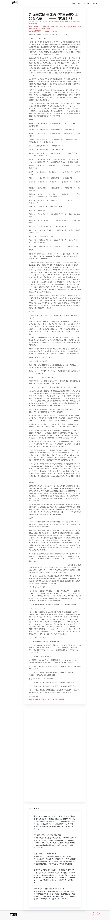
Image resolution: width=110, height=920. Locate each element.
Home (73, 3)
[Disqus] (55, 735)
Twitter (95, 3)
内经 (49, 21)
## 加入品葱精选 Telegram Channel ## (43, 31)
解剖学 (69, 21)
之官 (52, 21)
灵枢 (55, 21)
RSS (79, 3)
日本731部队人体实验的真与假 (45, 854)
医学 (72, 21)
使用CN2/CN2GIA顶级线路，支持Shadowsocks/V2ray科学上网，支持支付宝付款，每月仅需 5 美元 (55, 28)
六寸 (66, 21)
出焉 (63, 21)
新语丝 (76, 21)
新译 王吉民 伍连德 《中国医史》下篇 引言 (49, 889)
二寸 (60, 21)
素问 (46, 21)
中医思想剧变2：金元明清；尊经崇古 (47, 835)
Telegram (86, 3)
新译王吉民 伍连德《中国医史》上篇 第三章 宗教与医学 (54, 870)
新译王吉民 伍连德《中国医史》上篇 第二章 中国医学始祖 (55, 816)
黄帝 (57, 21)
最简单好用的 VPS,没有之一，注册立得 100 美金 (46, 700)
